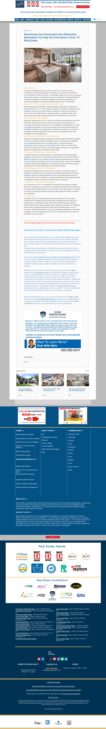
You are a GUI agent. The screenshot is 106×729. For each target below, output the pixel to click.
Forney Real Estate (62, 639)
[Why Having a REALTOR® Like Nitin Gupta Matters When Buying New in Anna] (78, 380)
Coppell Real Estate (63, 622)
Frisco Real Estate (22, 616)
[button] (22, 19)
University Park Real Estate (25, 609)
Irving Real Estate (62, 618)
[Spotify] (62, 659)
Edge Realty (75, 694)
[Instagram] (50, 659)
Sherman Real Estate (23, 629)
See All (87, 370)
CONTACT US (51, 664)
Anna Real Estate (28, 357)
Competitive (66, 694)
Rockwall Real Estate (63, 627)
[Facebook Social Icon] (58, 659)
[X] (46, 659)
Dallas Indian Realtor (23, 466)
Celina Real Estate (22, 622)
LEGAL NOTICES (53, 683)
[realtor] (39, 659)
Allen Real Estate (62, 609)
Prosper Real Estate (23, 624)
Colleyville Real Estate (24, 614)
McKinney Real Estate (23, 618)
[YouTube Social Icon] (54, 659)
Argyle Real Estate (63, 614)
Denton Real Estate (63, 631)
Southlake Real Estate (24, 611)
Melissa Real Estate (23, 626)
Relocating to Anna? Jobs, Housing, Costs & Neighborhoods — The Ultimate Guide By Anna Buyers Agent (51, 389)
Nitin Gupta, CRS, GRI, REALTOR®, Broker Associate (65, 2)
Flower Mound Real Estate (65, 626)
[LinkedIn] (66, 659)
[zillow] (42, 659)
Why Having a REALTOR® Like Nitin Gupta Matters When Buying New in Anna (77, 389)
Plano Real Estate (62, 613)
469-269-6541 (46, 7)
